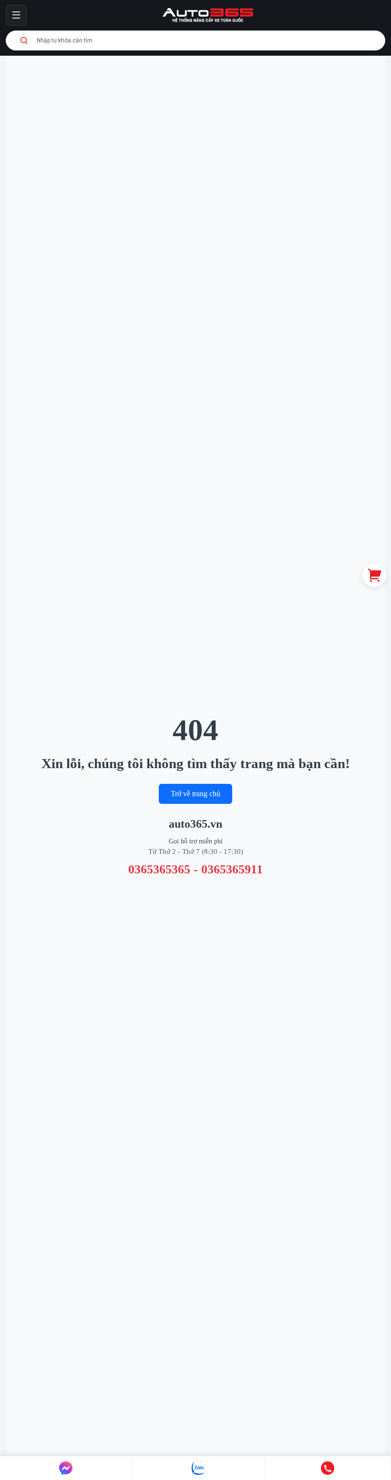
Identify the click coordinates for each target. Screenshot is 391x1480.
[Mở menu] (16, 15)
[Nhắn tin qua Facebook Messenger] (66, 1468)
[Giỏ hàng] (374, 575)
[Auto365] (208, 15)
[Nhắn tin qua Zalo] (199, 1468)
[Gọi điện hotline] (328, 1468)
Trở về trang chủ (195, 794)
